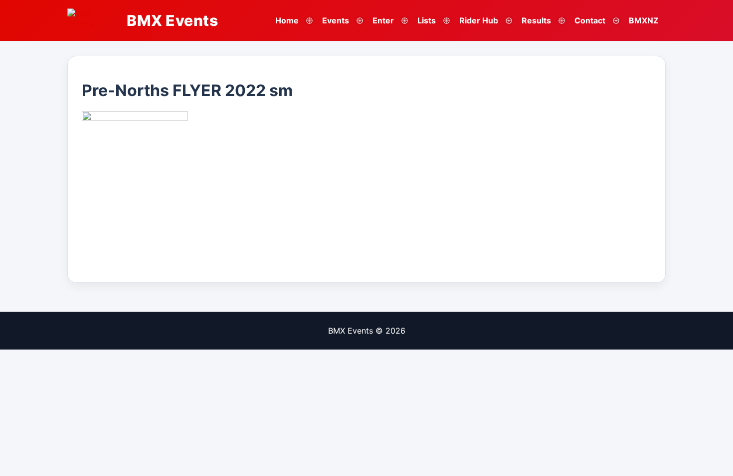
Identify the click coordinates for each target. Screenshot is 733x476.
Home (287, 20)
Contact (589, 20)
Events (335, 20)
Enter (383, 20)
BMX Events (172, 20)
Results (536, 20)
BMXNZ (644, 20)
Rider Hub (478, 20)
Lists (426, 20)
